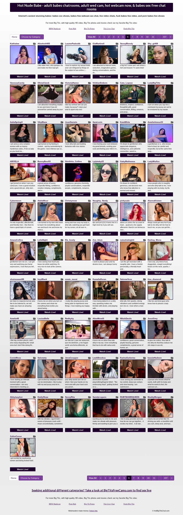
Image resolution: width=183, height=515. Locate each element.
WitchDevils (126, 318)
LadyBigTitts (154, 83)
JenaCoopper (71, 358)
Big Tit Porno (89, 29)
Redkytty (69, 318)
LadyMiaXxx (154, 161)
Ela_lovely (70, 240)
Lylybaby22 (98, 161)
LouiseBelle (43, 318)
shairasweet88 (17, 279)
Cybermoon (15, 201)
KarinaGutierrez (127, 358)
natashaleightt (127, 240)
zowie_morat (71, 279)
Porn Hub (72, 29)
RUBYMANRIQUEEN (129, 397)
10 (147, 37)
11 (153, 37)
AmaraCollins (16, 240)
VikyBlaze (42, 122)
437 (164, 37)
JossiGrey (153, 318)
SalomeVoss (126, 279)
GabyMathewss (127, 161)
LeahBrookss (99, 358)
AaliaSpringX (16, 122)
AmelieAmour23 (155, 122)
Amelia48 (14, 318)
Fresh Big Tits (129, 29)
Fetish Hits (93, 511)
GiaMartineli (98, 43)
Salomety (42, 358)
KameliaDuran (99, 279)
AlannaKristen (155, 201)
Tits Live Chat (109, 29)
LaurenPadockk (72, 43)
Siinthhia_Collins (73, 161)
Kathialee (14, 43)
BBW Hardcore (55, 29)
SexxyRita (70, 397)
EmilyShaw (43, 397)
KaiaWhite (125, 122)
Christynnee (71, 201)
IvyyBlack (42, 279)
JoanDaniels (71, 122)
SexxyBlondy (126, 43)
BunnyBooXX (44, 161)
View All (91, 37)
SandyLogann (99, 397)
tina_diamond (154, 279)
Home (14, 37)
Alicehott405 (44, 43)
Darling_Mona (154, 240)
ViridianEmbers (100, 83)
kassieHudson (155, 358)
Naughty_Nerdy (100, 201)
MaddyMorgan (155, 397)
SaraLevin (97, 122)
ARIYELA (14, 161)
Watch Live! (22, 76)
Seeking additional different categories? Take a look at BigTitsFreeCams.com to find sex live (91, 490)
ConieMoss (15, 358)
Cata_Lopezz (126, 83)
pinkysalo (125, 201)
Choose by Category (31, 37)
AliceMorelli (98, 318)
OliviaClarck (43, 83)
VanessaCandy (17, 83)
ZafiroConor (16, 436)
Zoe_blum (97, 240)
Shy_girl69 (153, 43)
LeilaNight (43, 240)
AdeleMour (43, 201)
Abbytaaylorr (16, 397)
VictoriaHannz (72, 83)
